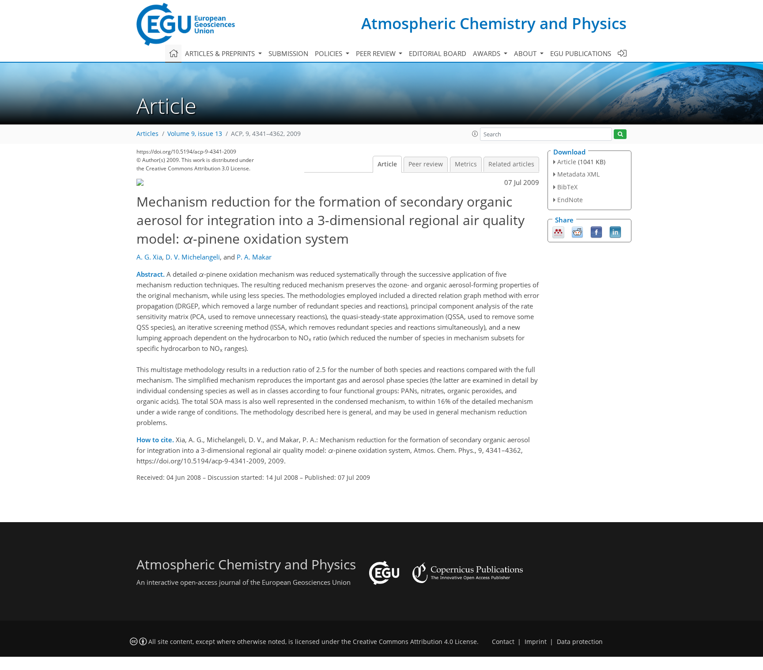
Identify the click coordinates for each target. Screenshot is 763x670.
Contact (503, 642)
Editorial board (437, 53)
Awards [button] (487, 53)
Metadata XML (578, 174)
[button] (475, 134)
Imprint (536, 642)
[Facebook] (596, 231)
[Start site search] (620, 134)
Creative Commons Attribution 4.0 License (415, 642)
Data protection (580, 642)
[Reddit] (577, 231)
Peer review (425, 164)
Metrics (466, 164)
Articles (147, 134)
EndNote (570, 200)
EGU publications (580, 53)
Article (387, 164)
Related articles (511, 164)
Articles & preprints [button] (221, 53)
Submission (288, 53)
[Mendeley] (558, 231)
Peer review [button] (376, 53)
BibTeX (567, 187)
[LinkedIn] (615, 231)
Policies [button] (329, 53)
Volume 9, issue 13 (194, 134)
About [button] (526, 53)
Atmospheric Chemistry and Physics (494, 23)
